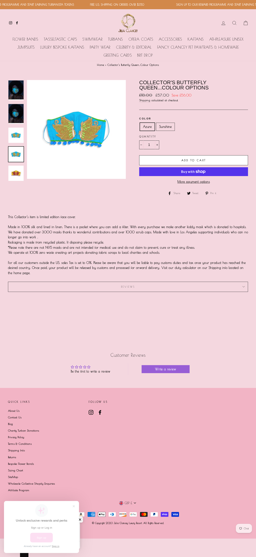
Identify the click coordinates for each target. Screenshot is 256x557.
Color (145, 118)
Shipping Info (16, 450)
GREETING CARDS (117, 55)
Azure (147, 126)
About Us (13, 410)
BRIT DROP (145, 55)
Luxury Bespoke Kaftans (62, 47)
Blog (10, 424)
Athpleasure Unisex (226, 39)
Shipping (144, 100)
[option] (76, 129)
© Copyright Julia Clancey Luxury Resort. (117, 523)
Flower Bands (25, 39)
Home (100, 64)
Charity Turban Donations (23, 430)
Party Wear (100, 47)
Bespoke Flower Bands (21, 463)
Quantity (147, 136)
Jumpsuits (26, 47)
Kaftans (196, 39)
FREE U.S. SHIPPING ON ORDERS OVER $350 (111, 4)
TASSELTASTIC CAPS (60, 39)
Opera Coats (140, 39)
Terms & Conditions (20, 443)
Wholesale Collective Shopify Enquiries (31, 483)
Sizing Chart (15, 470)
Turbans (115, 39)
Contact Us (14, 417)
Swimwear (92, 39)
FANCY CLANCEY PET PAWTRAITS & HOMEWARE (198, 47)
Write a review (165, 369)
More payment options (193, 181)
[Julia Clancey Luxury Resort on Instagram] (91, 412)
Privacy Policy (16, 437)
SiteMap (13, 477)
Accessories (170, 39)
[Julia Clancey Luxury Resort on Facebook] (100, 412)
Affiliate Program (18, 490)
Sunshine (165, 126)
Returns (12, 457)
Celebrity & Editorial (134, 47)
